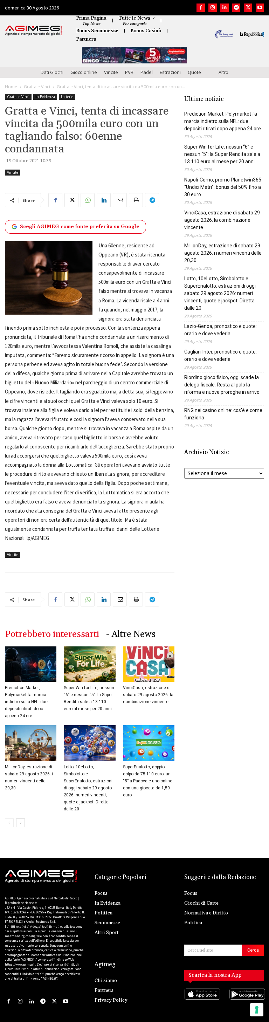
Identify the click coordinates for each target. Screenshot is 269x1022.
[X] (248, 8)
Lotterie (67, 96)
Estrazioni (170, 72)
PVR (129, 72)
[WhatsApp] (88, 200)
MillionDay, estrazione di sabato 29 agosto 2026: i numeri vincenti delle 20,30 (223, 253)
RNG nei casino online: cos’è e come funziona (223, 413)
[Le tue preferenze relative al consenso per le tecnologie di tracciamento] (256, 1009)
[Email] (120, 200)
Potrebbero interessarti (52, 634)
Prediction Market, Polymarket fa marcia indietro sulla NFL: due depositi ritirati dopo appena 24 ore (26, 701)
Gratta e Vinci (37, 87)
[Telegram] (236, 8)
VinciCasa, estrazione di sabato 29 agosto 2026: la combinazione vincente (148, 694)
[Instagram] (212, 8)
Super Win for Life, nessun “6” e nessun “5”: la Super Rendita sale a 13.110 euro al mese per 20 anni (222, 154)
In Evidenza (45, 96)
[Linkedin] (224, 8)
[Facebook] (200, 8)
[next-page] (20, 822)
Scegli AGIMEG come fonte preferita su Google (79, 227)
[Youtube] (260, 8)
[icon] (201, 1001)
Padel (146, 72)
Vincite (111, 72)
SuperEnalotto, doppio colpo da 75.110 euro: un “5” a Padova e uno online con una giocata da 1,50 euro (147, 780)
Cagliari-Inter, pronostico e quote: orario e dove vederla (220, 355)
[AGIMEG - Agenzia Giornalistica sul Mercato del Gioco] (34, 30)
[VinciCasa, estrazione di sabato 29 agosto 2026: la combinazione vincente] (148, 664)
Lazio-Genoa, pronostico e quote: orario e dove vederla (220, 329)
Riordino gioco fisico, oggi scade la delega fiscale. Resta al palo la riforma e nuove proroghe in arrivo (222, 385)
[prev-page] (9, 822)
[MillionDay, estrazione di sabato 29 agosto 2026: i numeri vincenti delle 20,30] (30, 743)
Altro (223, 72)
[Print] (136, 200)
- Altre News (131, 634)
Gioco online (83, 72)
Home (11, 87)
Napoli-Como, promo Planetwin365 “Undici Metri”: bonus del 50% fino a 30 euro (222, 187)
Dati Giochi (52, 72)
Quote (194, 72)
